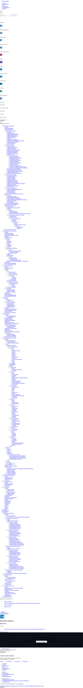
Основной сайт (5, 4)
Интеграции (5, 675)
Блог (3, 5)
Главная (4, 3)
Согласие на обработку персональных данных (9, 685)
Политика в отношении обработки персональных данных (31, 685)
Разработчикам (5, 673)
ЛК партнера (5, 6)
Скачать (4, 8)
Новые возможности (6, 676)
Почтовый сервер (4, 612)
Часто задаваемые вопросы (8, 674)
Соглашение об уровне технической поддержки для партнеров (15, 680)
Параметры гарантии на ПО (8, 679)
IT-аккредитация (5, 681)
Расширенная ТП (6, 7)
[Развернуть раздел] (3, 126)
